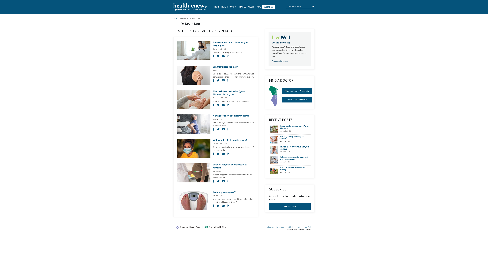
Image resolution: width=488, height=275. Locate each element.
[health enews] (190, 7)
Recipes (242, 7)
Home (217, 7)
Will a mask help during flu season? (230, 140)
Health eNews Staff (293, 227)
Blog (259, 7)
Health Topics (228, 7)
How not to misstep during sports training (293, 168)
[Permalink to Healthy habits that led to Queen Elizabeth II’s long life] (193, 99)
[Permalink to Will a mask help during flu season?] (193, 148)
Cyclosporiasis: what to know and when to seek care (293, 158)
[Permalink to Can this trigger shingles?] (193, 75)
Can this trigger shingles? (225, 66)
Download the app (280, 61)
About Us (270, 227)
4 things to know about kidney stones (231, 115)
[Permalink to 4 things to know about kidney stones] (193, 123)
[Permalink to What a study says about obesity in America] (193, 172)
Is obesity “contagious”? (224, 192)
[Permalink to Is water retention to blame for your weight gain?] (193, 50)
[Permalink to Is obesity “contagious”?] (193, 200)
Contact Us (280, 227)
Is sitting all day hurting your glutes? (291, 137)
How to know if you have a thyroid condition (294, 148)
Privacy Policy (307, 227)
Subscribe (268, 7)
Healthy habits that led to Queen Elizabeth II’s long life (229, 93)
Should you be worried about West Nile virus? (294, 127)
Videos (251, 7)
